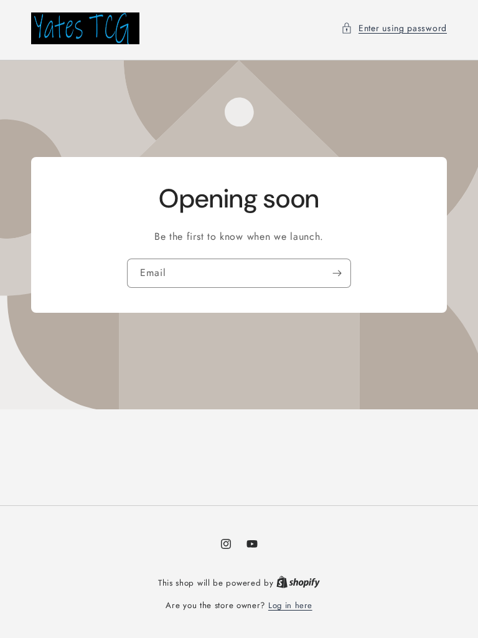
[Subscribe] (336, 272)
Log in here (290, 605)
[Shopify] (298, 583)
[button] (394, 28)
